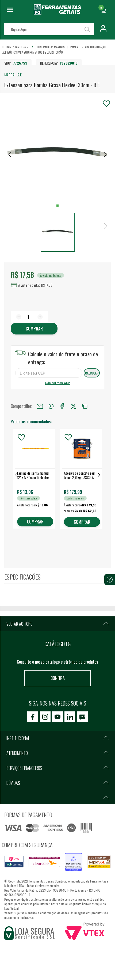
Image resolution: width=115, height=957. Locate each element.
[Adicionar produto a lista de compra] (106, 103)
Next (99, 475)
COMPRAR (35, 521)
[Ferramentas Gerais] (57, 13)
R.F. (19, 74)
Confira (58, 678)
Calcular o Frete (48, 373)
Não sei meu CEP (57, 383)
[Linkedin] (69, 716)
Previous (16, 475)
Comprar (34, 328)
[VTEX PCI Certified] (14, 859)
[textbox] (49, 29)
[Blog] (82, 716)
